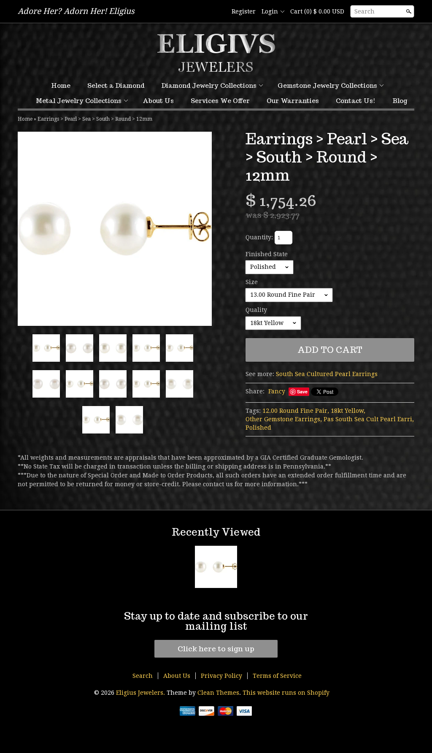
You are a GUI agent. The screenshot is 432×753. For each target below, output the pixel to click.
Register (244, 11)
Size (252, 282)
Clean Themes (218, 692)
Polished (258, 427)
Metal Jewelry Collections (79, 101)
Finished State (267, 254)
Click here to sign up (216, 648)
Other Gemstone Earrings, (284, 419)
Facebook (219, 12)
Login (270, 11)
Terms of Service (277, 675)
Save (302, 391)
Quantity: (259, 237)
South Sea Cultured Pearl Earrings (327, 374)
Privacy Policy (221, 675)
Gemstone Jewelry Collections (327, 85)
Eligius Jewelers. (141, 692)
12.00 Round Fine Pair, (295, 410)
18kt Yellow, (348, 410)
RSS (205, 12)
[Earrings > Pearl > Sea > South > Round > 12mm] (115, 229)
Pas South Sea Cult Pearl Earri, (369, 419)
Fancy (276, 391)
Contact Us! (355, 101)
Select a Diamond (115, 85)
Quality (256, 309)
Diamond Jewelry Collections (208, 85)
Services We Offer (220, 101)
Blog (399, 101)
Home (60, 85)
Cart (317, 11)
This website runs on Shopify (286, 692)
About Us (158, 101)
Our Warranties (293, 101)
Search (364, 11)
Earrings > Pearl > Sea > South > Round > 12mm (95, 119)
